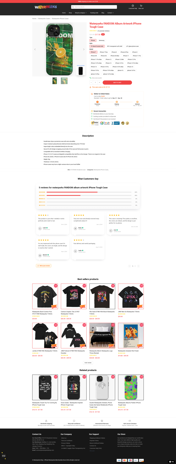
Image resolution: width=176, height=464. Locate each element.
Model (91, 49)
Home (34, 18)
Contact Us (93, 445)
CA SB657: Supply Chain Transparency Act (73, 448)
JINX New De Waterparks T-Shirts (128, 312)
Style (90, 43)
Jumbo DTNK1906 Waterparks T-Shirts (44, 351)
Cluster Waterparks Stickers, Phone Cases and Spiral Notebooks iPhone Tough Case (101, 405)
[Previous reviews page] (129, 266)
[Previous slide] (35, 49)
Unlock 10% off (3, 456)
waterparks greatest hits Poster (128, 351)
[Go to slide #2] (64, 81)
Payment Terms (94, 440)
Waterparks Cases (44, 18)
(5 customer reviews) (103, 31)
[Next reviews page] (138, 266)
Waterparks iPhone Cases (60, 18)
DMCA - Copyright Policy (68, 445)
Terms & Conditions (66, 440)
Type (90, 37)
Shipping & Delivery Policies (97, 438)
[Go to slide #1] (54, 81)
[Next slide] (84, 49)
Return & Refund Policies (97, 443)
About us (63, 438)
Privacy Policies (65, 443)
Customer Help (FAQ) (96, 448)
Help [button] (173, 461)
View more (88, 362)
